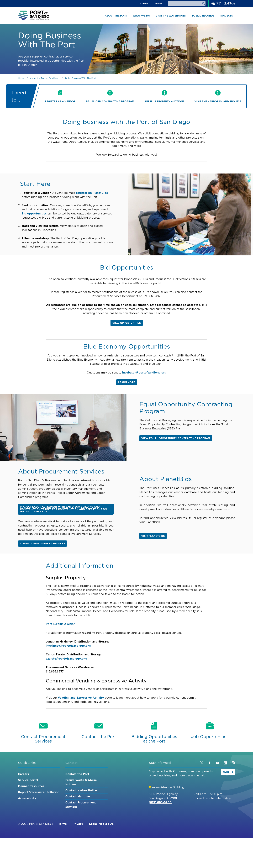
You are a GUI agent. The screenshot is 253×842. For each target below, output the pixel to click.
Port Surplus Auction (60, 624)
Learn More (126, 382)
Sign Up (228, 772)
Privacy (78, 824)
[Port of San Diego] (33, 15)
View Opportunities (126, 323)
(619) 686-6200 (160, 802)
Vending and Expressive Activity (81, 697)
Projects (226, 15)
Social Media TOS (101, 824)
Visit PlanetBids (153, 536)
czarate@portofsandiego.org (66, 658)
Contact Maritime (77, 796)
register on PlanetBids (92, 193)
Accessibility (27, 798)
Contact (158, 3)
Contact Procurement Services (42, 543)
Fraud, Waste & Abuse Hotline (81, 782)
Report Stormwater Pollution (38, 792)
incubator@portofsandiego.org (144, 372)
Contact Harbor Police (81, 790)
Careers (144, 3)
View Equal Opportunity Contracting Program (175, 438)
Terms (62, 824)
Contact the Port (77, 774)
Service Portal (28, 780)
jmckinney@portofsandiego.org (68, 646)
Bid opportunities (34, 213)
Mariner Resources (31, 786)
